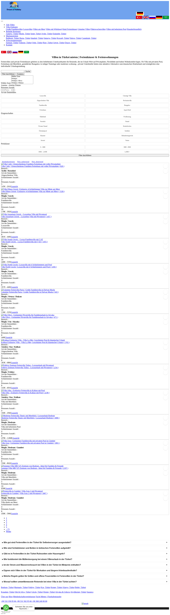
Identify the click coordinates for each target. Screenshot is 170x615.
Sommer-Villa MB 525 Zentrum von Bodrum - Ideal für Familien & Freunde (34, 468)
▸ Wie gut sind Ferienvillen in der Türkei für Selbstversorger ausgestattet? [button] (36, 542)
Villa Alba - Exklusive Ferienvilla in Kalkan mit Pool (25, 393)
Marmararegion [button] (12, 36)
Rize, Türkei (48, 43)
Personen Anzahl (7, 87)
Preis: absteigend (37, 162)
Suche (28, 71)
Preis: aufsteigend (23, 162)
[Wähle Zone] (22, 76)
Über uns (4, 597)
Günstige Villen (84, 29)
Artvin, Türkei (58, 43)
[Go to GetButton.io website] (6, 612)
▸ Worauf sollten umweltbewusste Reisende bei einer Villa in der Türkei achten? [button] (39, 582)
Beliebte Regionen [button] (13, 31)
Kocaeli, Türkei (63, 38)
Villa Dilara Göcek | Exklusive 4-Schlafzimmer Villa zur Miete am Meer (33, 191)
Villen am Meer (39, 29)
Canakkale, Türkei (89, 38)
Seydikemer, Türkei (78, 592)
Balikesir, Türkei (12, 38)
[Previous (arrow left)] (2, 613)
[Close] (2, 21)
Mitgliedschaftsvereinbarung (24, 597)
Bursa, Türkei (25, 38)
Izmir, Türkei (36, 34)
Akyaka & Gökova (62, 592)
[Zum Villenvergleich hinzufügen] (165, 171)
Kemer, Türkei (56, 587)
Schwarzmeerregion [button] (14, 40)
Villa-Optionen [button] (12, 27)
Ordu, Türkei (37, 43)
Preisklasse (5, 144)
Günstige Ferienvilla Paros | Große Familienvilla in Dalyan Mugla (30, 292)
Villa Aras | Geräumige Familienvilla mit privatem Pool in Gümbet (30, 443)
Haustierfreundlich (134, 29)
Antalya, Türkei (12, 34)
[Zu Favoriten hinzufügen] (165, 166)
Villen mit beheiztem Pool (116, 29)
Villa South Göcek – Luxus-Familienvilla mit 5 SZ (24, 242)
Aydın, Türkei (46, 34)
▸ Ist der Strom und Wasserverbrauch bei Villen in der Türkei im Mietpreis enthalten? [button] (41, 565)
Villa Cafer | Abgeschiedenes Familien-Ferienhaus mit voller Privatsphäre (32, 166)
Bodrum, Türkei (7, 587)
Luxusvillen (27, 29)
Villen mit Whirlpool (54, 29)
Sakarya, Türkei (50, 38)
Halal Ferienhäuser (69, 29)
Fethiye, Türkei (34, 587)
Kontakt (9, 45)
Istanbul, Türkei (37, 38)
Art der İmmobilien (8, 92)
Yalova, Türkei (75, 38)
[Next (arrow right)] (4, 613)
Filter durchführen (8, 74)
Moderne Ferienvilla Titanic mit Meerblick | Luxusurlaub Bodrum (30, 418)
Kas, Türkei (45, 587)
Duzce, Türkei (70, 43)
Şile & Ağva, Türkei (23, 592)
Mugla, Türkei (24, 34)
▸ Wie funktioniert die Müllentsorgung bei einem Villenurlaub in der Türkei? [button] (37, 559)
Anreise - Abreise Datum (11, 85)
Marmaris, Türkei (21, 587)
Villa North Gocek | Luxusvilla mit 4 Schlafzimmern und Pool (29, 267)
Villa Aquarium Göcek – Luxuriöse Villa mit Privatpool (26, 217)
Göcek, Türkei (37, 592)
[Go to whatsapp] (6, 608)
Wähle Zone (6, 83)
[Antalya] (22, 79)
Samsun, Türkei (12, 43)
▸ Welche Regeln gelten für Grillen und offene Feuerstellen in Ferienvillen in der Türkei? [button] (43, 576)
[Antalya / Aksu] (22, 81)
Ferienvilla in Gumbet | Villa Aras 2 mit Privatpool (24, 493)
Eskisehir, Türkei (59, 34)
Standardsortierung (8, 162)
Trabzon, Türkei (25, 43)
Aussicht (14, 186)
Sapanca (90, 592)
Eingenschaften (7, 113)
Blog (11, 597)
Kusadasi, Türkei (7, 592)
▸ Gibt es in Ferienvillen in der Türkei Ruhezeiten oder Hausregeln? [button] (33, 554)
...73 (7, 529)
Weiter (8, 531)
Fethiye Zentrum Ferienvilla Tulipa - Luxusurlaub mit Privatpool (29, 367)
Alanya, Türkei (69, 587)
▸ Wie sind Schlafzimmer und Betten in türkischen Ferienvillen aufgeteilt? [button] (36, 548)
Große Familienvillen (14, 29)
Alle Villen (10, 25)
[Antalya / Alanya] (22, 83)
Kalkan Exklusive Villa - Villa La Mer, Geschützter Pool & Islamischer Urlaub (35, 342)
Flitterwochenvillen (98, 29)
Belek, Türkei (80, 587)
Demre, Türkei (49, 592)
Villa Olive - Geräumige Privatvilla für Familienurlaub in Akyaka (29, 317)
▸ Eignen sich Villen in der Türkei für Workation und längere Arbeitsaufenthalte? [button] (39, 570)
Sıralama (20, 74)
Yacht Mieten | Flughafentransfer (48, 597)
